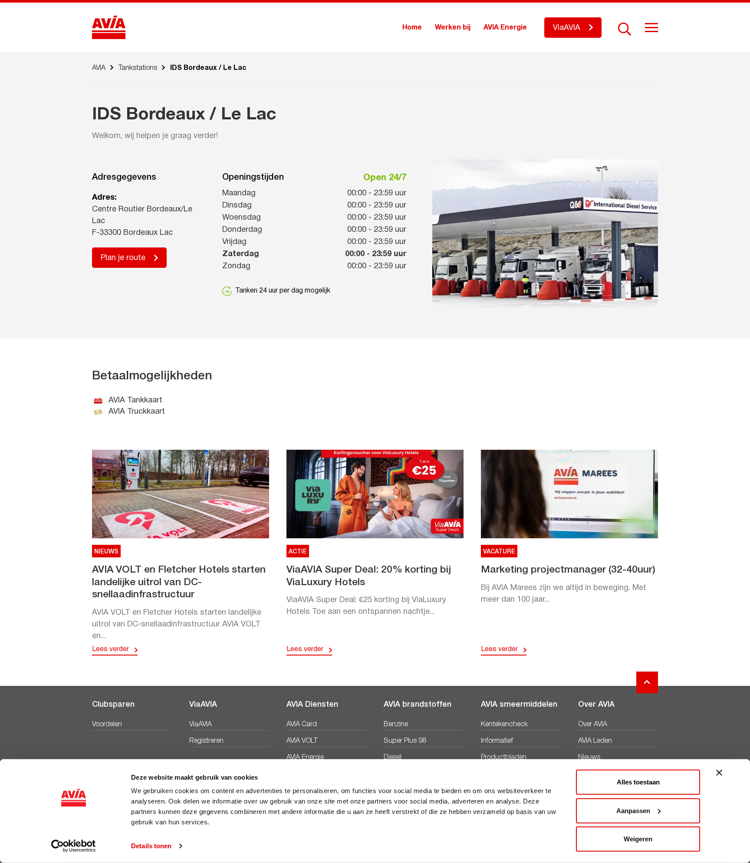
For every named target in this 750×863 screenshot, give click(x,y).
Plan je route (123, 258)
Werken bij (452, 28)
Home (412, 28)
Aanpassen (633, 810)
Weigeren (638, 839)
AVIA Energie (505, 28)
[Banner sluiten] (719, 773)
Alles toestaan (638, 782)
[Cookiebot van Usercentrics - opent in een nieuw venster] (74, 846)
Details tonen (151, 846)
